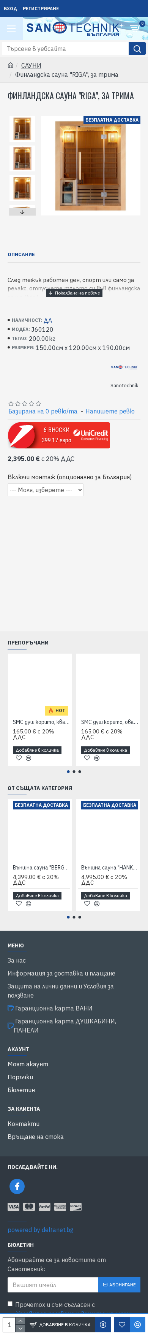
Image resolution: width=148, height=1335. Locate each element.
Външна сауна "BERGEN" (41, 867)
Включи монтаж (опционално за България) (70, 477)
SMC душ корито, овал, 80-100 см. (109, 722)
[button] (22, 118)
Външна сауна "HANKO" (109, 867)
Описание (21, 255)
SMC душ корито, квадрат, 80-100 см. (41, 722)
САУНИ (31, 65)
